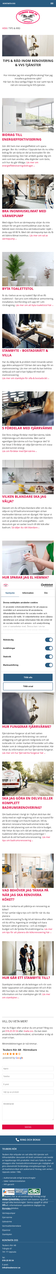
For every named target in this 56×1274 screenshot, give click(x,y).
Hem (4, 28)
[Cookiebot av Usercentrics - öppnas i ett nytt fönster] (41, 585)
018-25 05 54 (11, 1031)
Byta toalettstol (18, 288)
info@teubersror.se (11, 1267)
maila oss (28, 1031)
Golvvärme (7, 1221)
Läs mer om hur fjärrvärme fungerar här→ (24, 752)
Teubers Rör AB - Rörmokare (20, 1049)
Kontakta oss (9, 3)
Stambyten (7, 1234)
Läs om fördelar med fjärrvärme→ (19, 451)
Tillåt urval (28, 686)
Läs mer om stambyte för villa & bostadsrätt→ (25, 378)
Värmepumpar (8, 1213)
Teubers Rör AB (28, 16)
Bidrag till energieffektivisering (21, 137)
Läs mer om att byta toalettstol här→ (35, 305)
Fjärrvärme (7, 1217)
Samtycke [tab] (10, 593)
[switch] (49, 648)
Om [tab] (46, 593)
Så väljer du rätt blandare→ (26, 527)
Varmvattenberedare (11, 1226)
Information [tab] (28, 593)
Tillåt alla (28, 677)
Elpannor (6, 1230)
